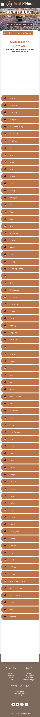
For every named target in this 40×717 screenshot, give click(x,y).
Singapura (10, 677)
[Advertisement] (20, 73)
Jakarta (29, 673)
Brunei (11, 680)
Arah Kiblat (8, 33)
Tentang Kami (20, 691)
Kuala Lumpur (29, 675)
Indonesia (10, 673)
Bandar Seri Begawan (29, 680)
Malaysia (18, 33)
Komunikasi (20, 696)
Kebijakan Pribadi (20, 694)
